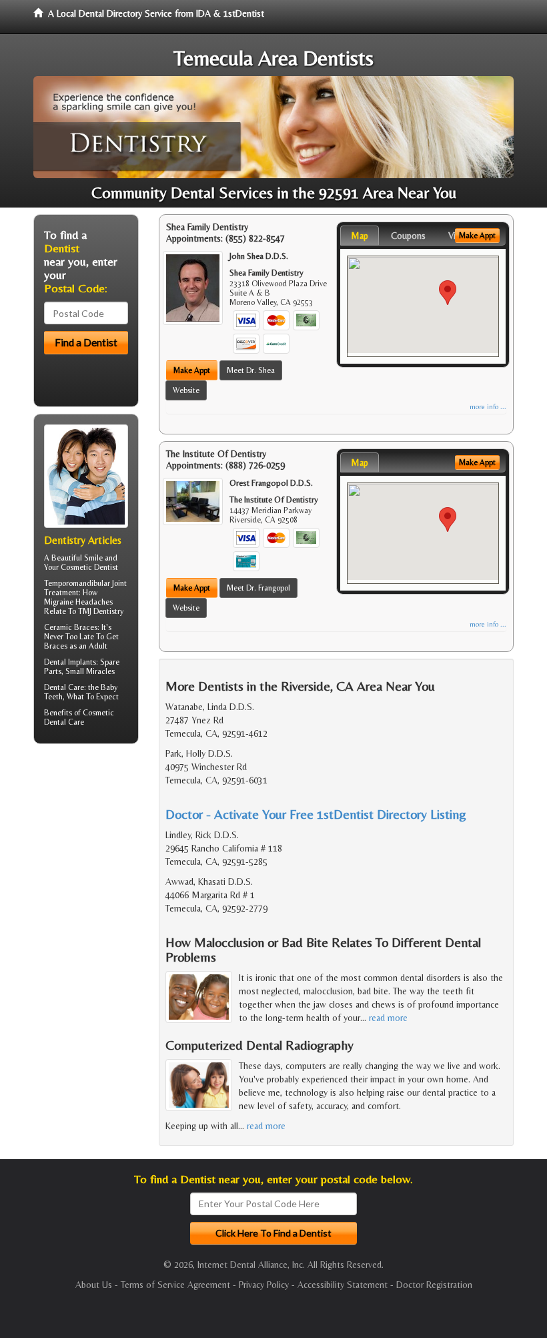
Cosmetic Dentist (89, 567)
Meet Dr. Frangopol (258, 588)
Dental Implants (70, 662)
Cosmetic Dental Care (79, 717)
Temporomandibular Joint (85, 583)
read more (388, 1017)
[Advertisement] (101, 857)
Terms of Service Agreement (175, 1284)
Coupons (408, 235)
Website (186, 390)
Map (359, 235)
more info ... (488, 406)
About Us (93, 1284)
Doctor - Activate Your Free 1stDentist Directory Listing (315, 813)
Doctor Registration (434, 1284)
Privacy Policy (264, 1284)
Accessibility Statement (343, 1284)
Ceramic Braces (70, 627)
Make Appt (191, 370)
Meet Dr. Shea (251, 370)
